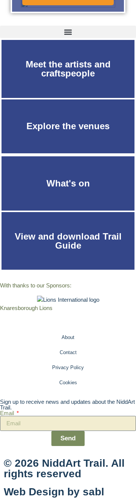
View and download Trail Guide (68, 240)
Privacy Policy (68, 367)
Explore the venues (68, 126)
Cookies (68, 382)
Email (7, 413)
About (68, 337)
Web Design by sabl (54, 492)
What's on (68, 183)
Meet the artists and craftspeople (68, 68)
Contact (68, 352)
